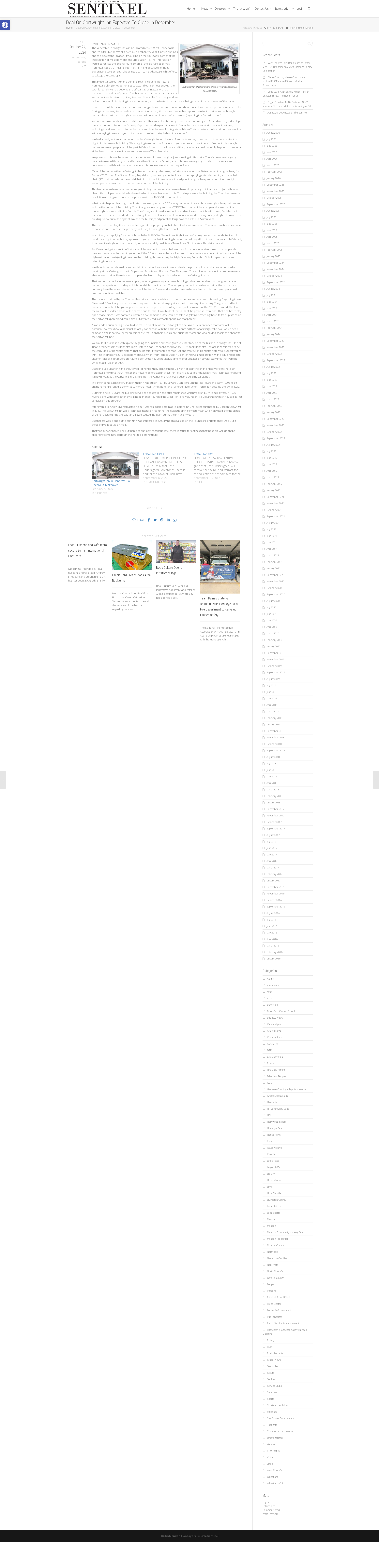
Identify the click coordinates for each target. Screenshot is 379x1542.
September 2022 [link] (275, 438)
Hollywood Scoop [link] (276, 1121)
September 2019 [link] (275, 672)
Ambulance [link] (273, 985)
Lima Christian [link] (274, 1193)
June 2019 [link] (271, 692)
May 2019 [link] (271, 698)
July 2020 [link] (271, 607)
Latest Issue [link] (273, 1160)
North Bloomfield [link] (276, 1271)
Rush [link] (269, 1346)
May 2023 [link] (271, 386)
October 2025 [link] (274, 197)
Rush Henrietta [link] (275, 1353)
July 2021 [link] (271, 529)
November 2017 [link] (275, 815)
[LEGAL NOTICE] (219, 468)
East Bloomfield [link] (275, 1056)
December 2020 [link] (275, 575)
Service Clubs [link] (274, 1386)
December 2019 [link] (275, 653)
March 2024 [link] (272, 321)
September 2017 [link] (275, 828)
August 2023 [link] (273, 367)
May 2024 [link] (271, 308)
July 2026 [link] (271, 139)
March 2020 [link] (272, 633)
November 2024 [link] (275, 269)
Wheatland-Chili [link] (275, 1483)
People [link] (271, 1284)
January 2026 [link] (273, 178)
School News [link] (274, 1359)
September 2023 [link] (275, 360)
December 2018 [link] (275, 731)
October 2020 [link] (274, 588)
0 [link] (83, 65)
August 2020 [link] (273, 601)
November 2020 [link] (275, 581)
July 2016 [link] (271, 919)
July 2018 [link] (271, 763)
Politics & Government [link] (279, 1310)
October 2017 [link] (274, 822)
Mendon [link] (271, 1225)
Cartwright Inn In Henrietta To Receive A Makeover (111, 483)
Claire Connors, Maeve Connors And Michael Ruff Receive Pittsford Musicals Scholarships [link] (284, 81)
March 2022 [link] (272, 477)
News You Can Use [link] (277, 1258)
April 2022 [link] (272, 471)
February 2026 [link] (274, 171)
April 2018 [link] (272, 783)
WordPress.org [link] (270, 1514)
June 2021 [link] (271, 536)
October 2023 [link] (274, 353)
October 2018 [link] (274, 744)
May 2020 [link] (271, 620)
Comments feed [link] (271, 1510)
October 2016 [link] (274, 900)
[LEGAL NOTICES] (168, 468)
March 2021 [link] (272, 555)
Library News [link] (274, 1180)
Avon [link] (269, 991)
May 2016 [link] (271, 932)
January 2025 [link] (273, 256)
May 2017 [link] (271, 854)
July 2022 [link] (271, 451)
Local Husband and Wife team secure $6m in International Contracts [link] (87, 550)
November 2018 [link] (275, 737)
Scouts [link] (270, 1372)
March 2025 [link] (272, 243)
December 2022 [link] (275, 419)
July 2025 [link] (271, 217)
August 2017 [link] (273, 835)
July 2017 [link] (271, 841)
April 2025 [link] (272, 236)
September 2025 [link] (275, 204)
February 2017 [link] (274, 874)
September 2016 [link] (275, 906)
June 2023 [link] (271, 380)
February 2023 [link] (274, 406)
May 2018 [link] (271, 776)
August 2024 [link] (273, 288)
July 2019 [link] (271, 685)
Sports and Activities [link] (277, 1405)
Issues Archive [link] (274, 1147)
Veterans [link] (272, 1444)
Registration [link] (283, 8)
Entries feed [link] (269, 1506)
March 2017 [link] (272, 867)
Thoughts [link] (272, 1425)
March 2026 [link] (272, 165)
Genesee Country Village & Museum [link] (286, 1089)
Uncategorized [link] (275, 1438)
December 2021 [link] (275, 497)
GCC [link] (269, 1082)
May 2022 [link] (271, 464)
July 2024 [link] (271, 295)
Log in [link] (266, 1502)
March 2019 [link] (272, 711)
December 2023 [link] (275, 340)
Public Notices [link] (274, 1317)
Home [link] (191, 8)
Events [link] (270, 1063)
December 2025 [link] (275, 184)
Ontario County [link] (275, 1278)
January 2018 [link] (273, 802)
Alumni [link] (271, 978)
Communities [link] (274, 1037)
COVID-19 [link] (272, 1043)
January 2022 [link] (273, 490)
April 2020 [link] (272, 627)
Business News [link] (78, 57)
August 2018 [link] (273, 757)
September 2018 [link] (275, 750)
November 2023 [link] (275, 347)
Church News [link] (274, 1030)
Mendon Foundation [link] (278, 1238)
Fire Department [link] (276, 1069)
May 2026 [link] (271, 152)
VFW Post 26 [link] (273, 1451)
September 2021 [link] (275, 516)
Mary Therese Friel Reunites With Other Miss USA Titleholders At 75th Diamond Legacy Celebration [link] (287, 67)
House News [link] (273, 1134)
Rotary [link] (270, 1340)
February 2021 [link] (274, 562)
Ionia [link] (269, 1141)
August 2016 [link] (273, 913)
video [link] (270, 1464)
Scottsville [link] (272, 1366)
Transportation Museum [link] (280, 1431)
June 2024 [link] (271, 301)
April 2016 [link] (272, 939)
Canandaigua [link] (274, 1024)
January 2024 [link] (273, 334)
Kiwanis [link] (271, 1154)
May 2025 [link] (271, 230)
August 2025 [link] (273, 210)
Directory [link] (221, 8)
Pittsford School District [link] (279, 1297)
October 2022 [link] (274, 432)
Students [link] (272, 1412)
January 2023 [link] (273, 412)
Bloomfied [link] (272, 1004)
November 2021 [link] (275, 503)
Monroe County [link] (275, 1245)
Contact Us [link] (261, 8)
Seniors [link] (271, 1379)
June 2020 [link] (271, 614)
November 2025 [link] (275, 191)
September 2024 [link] (275, 282)
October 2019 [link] (274, 666)
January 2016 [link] (273, 958)
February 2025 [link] (274, 249)
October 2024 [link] (274, 275)
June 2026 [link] (271, 145)
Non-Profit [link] (272, 1265)
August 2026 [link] (273, 132)
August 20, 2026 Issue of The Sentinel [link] (287, 112)
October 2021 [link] (274, 510)
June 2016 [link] (271, 926)
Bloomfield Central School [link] (281, 1011)
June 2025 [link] (271, 223)
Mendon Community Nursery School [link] (286, 1232)
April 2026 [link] (272, 158)
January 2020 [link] (273, 646)
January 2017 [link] (273, 880)
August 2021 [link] (273, 523)
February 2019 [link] (274, 718)
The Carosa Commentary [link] (280, 1418)
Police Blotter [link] (274, 1304)
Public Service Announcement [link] (283, 1323)
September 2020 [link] (275, 594)
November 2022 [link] (275, 425)
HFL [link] (269, 1115)
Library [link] (271, 1173)
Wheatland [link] (273, 1477)
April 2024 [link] (272, 314)
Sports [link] (270, 1399)
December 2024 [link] (275, 262)
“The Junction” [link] (241, 8)
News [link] (205, 8)
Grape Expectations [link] (277, 1095)
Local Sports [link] (273, 1212)
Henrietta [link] (81, 61)
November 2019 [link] (275, 659)
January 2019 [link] (273, 724)
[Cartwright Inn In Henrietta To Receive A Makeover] (115, 465)
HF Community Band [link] (278, 1108)
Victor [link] (270, 1457)
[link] (5, 25)
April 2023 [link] (272, 393)
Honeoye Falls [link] (274, 1128)
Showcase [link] (272, 1392)
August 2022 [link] (273, 445)
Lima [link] (269, 1186)
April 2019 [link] (272, 705)
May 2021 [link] (271, 542)
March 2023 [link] (272, 399)
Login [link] (300, 8)
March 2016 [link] (272, 945)
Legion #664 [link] (273, 1167)
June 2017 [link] (271, 848)
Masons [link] (271, 1219)
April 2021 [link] (272, 549)
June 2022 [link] (271, 458)
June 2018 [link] (271, 770)
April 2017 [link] (272, 861)
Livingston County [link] (276, 1199)
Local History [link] (274, 1206)
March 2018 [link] (272, 789)
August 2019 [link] (273, 679)
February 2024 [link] (274, 327)
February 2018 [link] (274, 796)
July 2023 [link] (271, 373)
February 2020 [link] (274, 640)
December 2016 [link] (275, 887)
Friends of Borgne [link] (276, 1076)
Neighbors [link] (272, 1252)
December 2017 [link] (275, 809)
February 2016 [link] (274, 952)
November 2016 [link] (275, 893)
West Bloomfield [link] (275, 1470)
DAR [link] (269, 1050)
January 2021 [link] (273, 568)
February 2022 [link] (274, 484)
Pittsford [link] (271, 1291)
